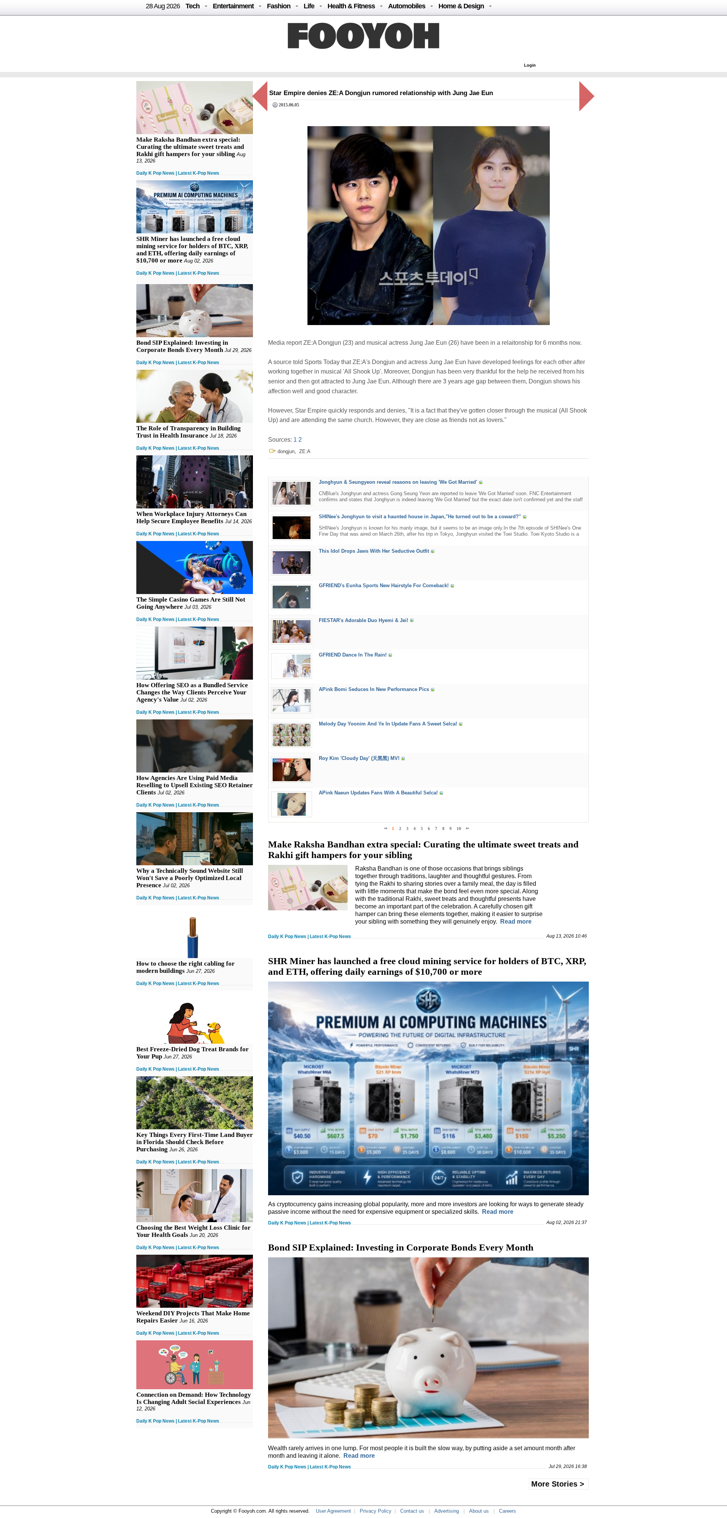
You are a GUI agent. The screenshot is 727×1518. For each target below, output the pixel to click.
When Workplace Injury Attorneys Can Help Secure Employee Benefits (191, 517)
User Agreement (333, 1511)
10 (459, 828)
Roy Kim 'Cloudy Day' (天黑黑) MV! (359, 758)
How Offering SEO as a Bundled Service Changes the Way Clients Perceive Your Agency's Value (192, 692)
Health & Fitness (351, 6)
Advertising (446, 1511)
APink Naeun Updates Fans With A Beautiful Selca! (378, 793)
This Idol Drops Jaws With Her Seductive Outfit (374, 551)
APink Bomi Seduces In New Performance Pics (374, 689)
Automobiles (406, 6)
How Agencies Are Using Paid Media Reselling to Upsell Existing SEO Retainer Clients (194, 785)
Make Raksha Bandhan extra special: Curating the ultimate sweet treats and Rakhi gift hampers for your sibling (190, 147)
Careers (507, 1511)
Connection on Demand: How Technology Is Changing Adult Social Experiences (193, 1398)
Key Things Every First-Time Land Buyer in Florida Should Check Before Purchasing (194, 1142)
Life (309, 6)
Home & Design (461, 6)
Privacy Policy (376, 1511)
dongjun (286, 451)
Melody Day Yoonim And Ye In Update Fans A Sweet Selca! (388, 724)
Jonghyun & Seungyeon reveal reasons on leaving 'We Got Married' (398, 482)
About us (479, 1511)
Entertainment (233, 6)
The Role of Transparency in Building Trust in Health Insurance (188, 432)
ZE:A (304, 451)
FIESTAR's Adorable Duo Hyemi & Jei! (363, 620)
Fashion (278, 6)
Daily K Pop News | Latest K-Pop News (177, 173)
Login (530, 65)
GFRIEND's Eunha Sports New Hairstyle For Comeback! (384, 586)
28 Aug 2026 (163, 6)
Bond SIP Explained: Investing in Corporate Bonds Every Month (182, 346)
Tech (193, 6)
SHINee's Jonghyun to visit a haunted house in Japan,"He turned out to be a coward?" (420, 516)
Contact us (412, 1511)
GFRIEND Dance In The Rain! (353, 655)
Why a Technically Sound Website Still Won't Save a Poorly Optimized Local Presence (189, 878)
